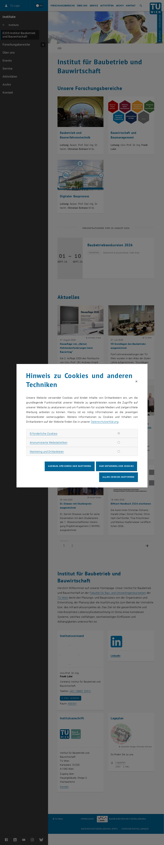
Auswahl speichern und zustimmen (69, 466)
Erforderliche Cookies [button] (43, 433)
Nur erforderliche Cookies (116, 466)
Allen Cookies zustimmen (118, 477)
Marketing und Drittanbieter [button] (47, 451)
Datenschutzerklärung (104, 421)
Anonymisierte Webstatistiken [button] (48, 442)
